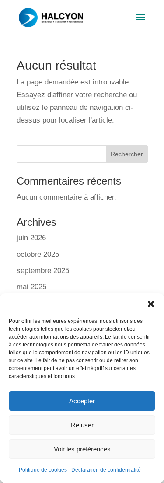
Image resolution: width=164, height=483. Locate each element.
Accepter (82, 401)
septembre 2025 (43, 270)
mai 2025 (31, 287)
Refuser (82, 425)
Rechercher (127, 154)
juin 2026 (31, 238)
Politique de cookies (43, 470)
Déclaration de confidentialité (106, 470)
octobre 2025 (38, 254)
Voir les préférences (82, 449)
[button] (151, 304)
